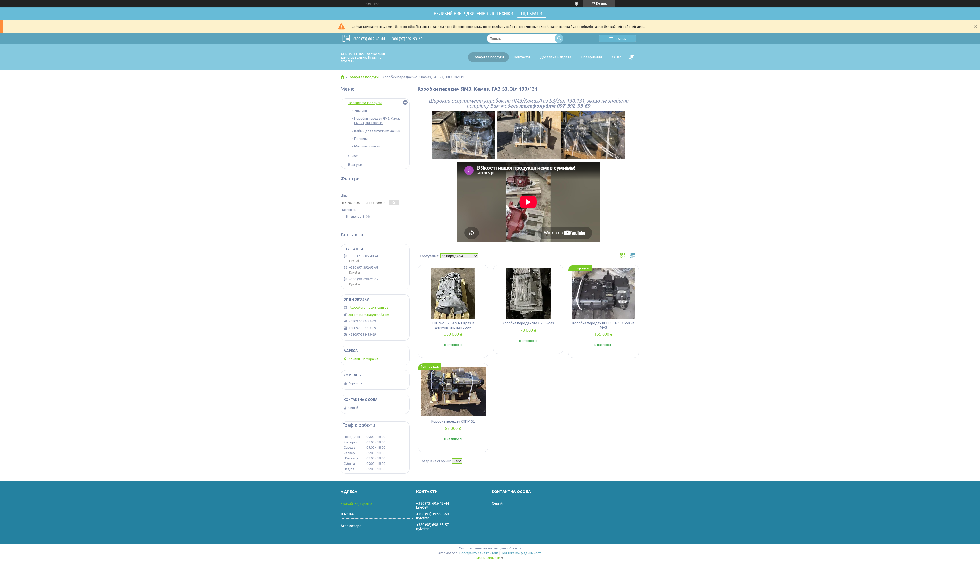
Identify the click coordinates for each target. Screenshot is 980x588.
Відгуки (355, 164)
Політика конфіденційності (521, 553)
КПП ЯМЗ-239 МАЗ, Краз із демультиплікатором (453, 325)
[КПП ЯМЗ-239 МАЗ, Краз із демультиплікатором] (453, 293)
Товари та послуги (488, 57)
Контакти (522, 57)
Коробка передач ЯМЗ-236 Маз (528, 323)
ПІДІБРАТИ (531, 13)
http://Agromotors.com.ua (368, 307)
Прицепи (361, 138)
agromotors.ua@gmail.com (368, 314)
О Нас (616, 57)
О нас (353, 156)
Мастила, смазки (367, 146)
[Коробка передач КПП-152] (453, 391)
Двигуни (360, 110)
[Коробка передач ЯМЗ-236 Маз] (528, 293)
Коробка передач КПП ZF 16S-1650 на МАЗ (603, 325)
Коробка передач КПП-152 (453, 421)
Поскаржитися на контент (479, 553)
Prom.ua (515, 548)
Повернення (591, 57)
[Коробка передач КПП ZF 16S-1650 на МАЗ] (603, 293)
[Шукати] (559, 38)
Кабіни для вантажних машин (377, 131)
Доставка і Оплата (555, 57)
